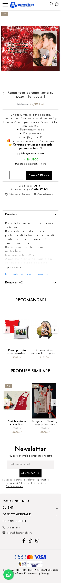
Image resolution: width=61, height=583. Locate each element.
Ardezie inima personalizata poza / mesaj (44, 352)
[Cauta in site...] (51, 4)
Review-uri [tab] (14, 282)
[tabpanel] (30, 49)
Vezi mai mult (14, 268)
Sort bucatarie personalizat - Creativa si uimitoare (17, 423)
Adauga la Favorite (19, 194)
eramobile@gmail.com (19, 533)
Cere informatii (44, 194)
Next (58, 53)
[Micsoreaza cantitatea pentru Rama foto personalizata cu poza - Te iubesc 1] (20, 177)
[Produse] (5, 5)
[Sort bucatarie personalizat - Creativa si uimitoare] (17, 401)
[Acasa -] (21, 5)
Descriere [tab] (11, 214)
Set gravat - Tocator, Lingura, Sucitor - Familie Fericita (44, 423)
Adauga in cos (39, 175)
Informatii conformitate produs (26, 274)
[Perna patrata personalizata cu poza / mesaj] (17, 329)
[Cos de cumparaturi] (56, 4)
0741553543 (13, 528)
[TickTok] (31, 541)
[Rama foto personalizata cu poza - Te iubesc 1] (30, 49)
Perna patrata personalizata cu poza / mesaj (17, 352)
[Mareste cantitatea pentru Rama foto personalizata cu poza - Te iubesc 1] (20, 173)
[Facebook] (24, 541)
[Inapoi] (2, 93)
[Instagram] (37, 541)
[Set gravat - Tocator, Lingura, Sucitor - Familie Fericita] (44, 401)
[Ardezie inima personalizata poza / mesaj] (44, 329)
